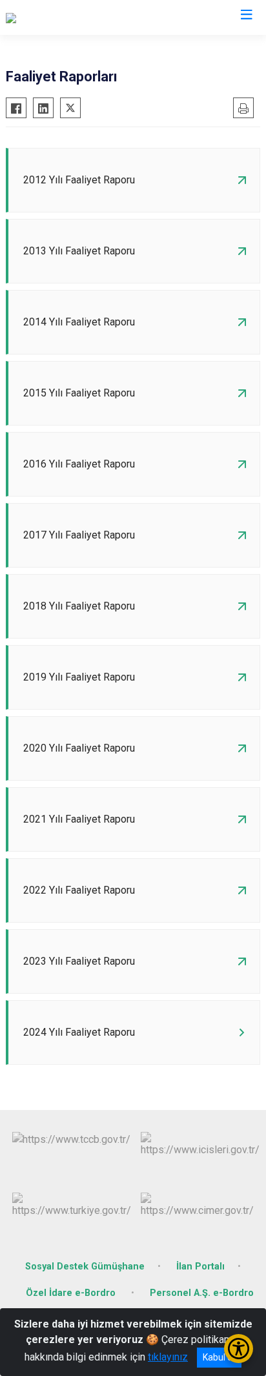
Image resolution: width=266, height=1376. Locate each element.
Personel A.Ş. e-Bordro (202, 1293)
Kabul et (219, 1357)
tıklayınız (168, 1357)
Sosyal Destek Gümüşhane (85, 1266)
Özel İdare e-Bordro (72, 1293)
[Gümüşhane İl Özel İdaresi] (64, 17)
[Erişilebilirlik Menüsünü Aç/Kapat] (238, 1348)
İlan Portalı (200, 1266)
